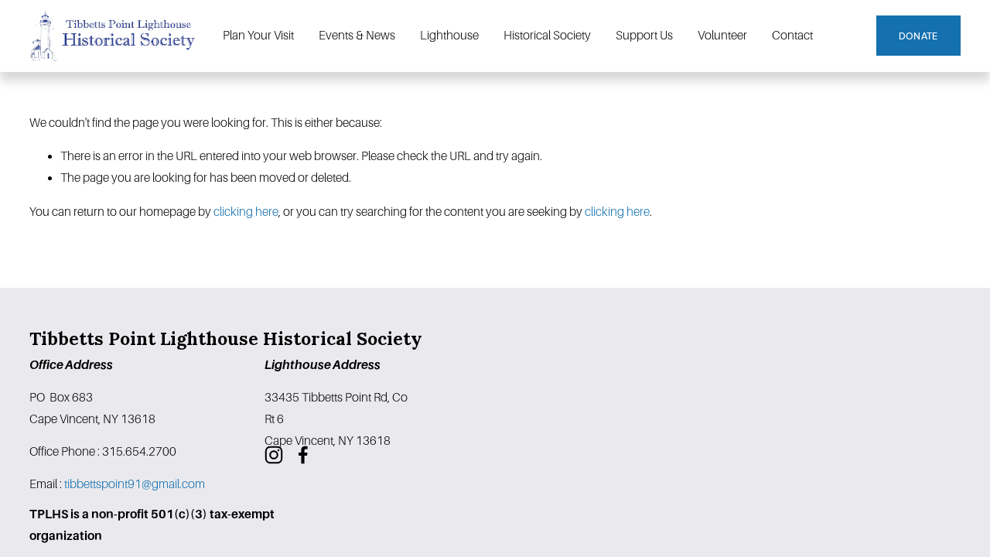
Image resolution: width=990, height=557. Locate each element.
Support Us (644, 35)
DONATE (918, 36)
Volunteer (722, 35)
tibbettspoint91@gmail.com (134, 483)
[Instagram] (274, 455)
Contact (792, 35)
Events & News (357, 35)
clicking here (245, 211)
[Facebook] (303, 455)
